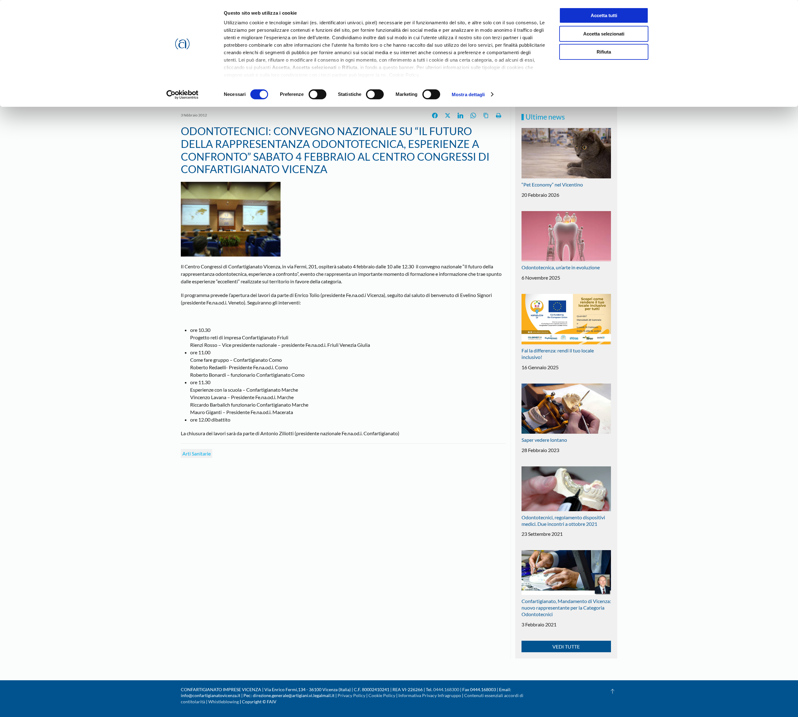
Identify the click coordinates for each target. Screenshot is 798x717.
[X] (447, 115)
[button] (612, 691)
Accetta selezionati (603, 33)
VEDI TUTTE (566, 646)
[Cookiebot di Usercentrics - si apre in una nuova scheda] (182, 94)
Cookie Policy (381, 695)
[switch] (317, 94)
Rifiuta (604, 51)
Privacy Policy (351, 695)
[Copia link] (486, 115)
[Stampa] (498, 115)
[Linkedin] (460, 115)
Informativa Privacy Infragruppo (429, 695)
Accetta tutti (604, 15)
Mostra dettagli (468, 94)
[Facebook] (434, 115)
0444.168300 (446, 689)
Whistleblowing (223, 701)
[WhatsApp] (473, 115)
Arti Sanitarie (196, 453)
